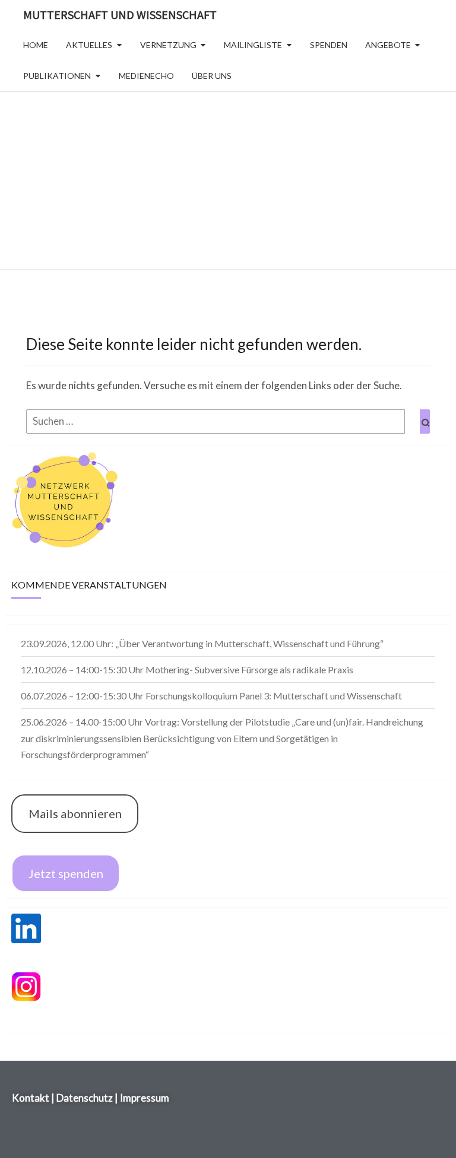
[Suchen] (425, 421)
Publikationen (57, 76)
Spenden (328, 45)
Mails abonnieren (75, 813)
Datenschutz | (87, 1098)
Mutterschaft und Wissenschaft (120, 14)
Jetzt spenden (65, 873)
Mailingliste (253, 45)
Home (35, 45)
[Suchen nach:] (228, 421)
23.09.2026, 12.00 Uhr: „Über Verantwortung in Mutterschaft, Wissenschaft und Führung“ (202, 643)
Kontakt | (34, 1098)
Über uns (212, 76)
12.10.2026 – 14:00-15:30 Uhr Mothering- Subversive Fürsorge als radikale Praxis (187, 669)
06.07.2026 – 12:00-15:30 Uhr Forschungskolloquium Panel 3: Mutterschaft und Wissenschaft (211, 695)
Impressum (144, 1098)
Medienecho (146, 76)
